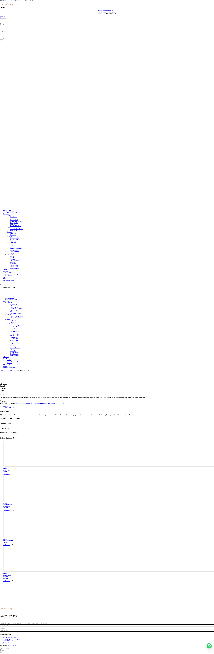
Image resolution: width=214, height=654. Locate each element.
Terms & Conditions (8, 640)
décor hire (27, 403)
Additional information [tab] (9, 408)
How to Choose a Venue (9, 637)
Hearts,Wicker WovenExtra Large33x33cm (7, 505)
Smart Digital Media (13, 645)
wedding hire (51, 403)
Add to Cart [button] (6, 474)
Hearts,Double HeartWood (7, 470)
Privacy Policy (7, 642)
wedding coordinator (41, 403)
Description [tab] (6, 406)
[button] (209, 645)
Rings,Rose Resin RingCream (8, 540)
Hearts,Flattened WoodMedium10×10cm (7, 576)
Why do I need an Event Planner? (12, 639)
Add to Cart (3, 402)
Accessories (10, 370)
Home (1, 370)
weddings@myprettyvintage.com (107, 10)
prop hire (33, 403)
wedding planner (60, 403)
